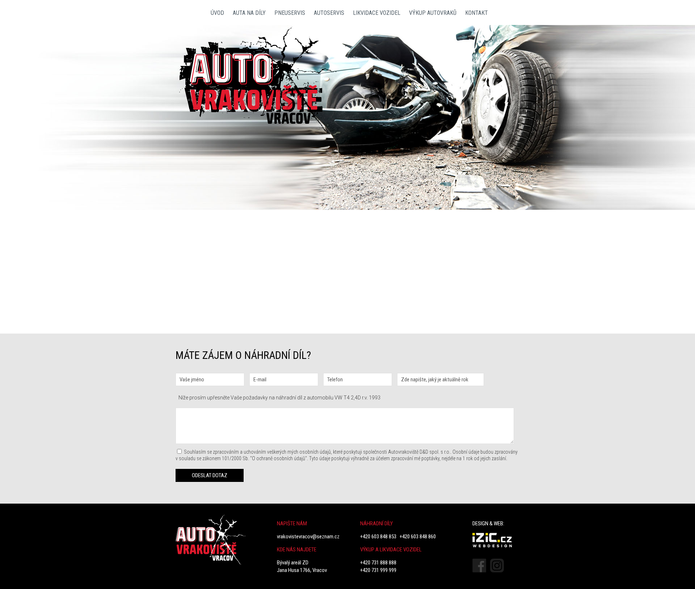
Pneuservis (289, 12)
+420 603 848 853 (378, 536)
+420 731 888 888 (378, 562)
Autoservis (329, 12)
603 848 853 (507, 179)
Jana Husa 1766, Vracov (302, 570)
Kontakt (476, 12)
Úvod (217, 12)
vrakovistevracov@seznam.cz (308, 536)
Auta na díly (249, 12)
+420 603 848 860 (418, 536)
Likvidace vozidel (376, 12)
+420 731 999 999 (378, 570)
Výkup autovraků (432, 12)
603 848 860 (507, 192)
